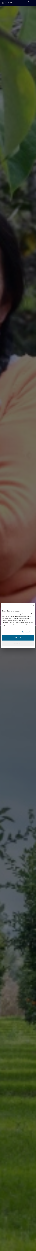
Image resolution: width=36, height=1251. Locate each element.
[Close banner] (33, 605)
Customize (16, 644)
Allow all (18, 638)
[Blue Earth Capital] (7, 2)
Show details (26, 632)
